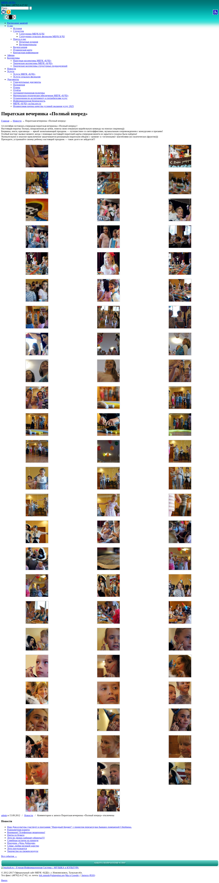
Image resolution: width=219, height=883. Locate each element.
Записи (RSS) (88, 875)
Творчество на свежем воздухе (22, 851)
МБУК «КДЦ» (8, 2)
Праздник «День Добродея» (21, 843)
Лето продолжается (17, 848)
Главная (5, 121)
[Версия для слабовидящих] (8, 18)
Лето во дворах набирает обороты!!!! (26, 837)
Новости (17, 121)
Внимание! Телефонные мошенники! (26, 832)
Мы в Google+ (72, 875)
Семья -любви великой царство (23, 846)
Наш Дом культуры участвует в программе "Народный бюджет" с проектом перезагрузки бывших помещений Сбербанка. (69, 827)
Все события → (9, 856)
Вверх (4, 880)
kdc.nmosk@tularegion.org (52, 875)
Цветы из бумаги (15, 835)
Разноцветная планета (18, 829)
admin (4, 815)
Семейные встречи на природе (22, 840)
